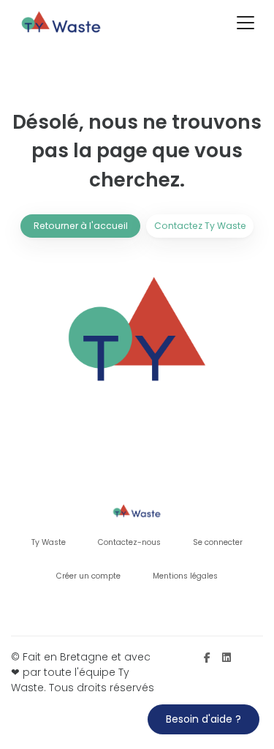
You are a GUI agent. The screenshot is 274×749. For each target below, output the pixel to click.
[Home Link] (62, 23)
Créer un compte (88, 576)
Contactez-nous (129, 542)
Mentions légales (185, 576)
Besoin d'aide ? (203, 719)
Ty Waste (48, 542)
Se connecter (218, 542)
